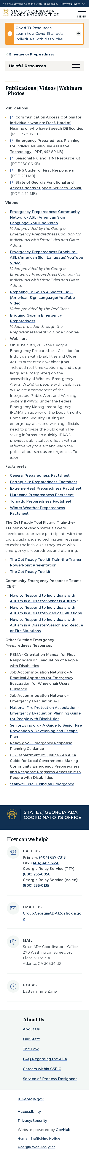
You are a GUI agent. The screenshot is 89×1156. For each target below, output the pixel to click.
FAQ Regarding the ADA (45, 1059)
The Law (31, 1049)
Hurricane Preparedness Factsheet (42, 495)
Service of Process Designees (50, 1079)
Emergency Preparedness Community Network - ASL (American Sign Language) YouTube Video (45, 217)
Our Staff (31, 1039)
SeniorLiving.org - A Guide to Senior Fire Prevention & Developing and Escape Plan (46, 731)
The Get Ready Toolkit (30, 572)
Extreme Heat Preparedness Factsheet (45, 488)
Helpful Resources (27, 66)
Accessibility (29, 1112)
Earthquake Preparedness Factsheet (43, 482)
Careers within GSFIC (42, 1069)
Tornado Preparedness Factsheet (41, 501)
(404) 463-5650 (45, 863)
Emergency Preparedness (31, 54)
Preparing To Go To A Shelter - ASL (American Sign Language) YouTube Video (42, 297)
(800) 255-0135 (36, 885)
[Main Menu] (80, 13)
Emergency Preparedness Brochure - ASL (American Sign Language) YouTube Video (46, 257)
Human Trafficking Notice (39, 1138)
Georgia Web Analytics (36, 1147)
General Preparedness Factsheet (40, 475)
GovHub (63, 1130)
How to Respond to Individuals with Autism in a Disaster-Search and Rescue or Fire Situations (46, 625)
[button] (76, 66)
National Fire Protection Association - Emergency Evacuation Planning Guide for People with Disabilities (45, 713)
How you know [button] (70, 4)
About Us (31, 1029)
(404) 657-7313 (52, 857)
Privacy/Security (32, 1121)
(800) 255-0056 (36, 874)
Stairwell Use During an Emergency (42, 784)
